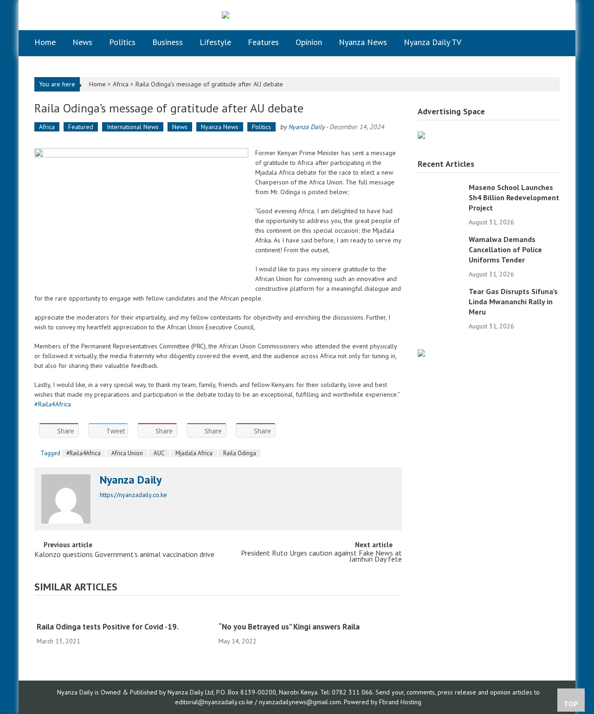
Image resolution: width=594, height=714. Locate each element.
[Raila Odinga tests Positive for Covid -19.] (124, 612)
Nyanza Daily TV (432, 42)
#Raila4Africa (52, 404)
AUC (159, 453)
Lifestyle (215, 42)
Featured (80, 127)
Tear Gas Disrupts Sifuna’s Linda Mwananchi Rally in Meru (513, 301)
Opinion (309, 42)
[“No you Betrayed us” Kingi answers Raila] (306, 612)
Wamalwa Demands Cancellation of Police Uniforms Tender (505, 249)
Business (167, 42)
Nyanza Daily (306, 127)
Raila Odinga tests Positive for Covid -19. (108, 627)
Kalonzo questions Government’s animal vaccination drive (124, 555)
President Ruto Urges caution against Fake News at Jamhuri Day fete (321, 556)
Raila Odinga (239, 453)
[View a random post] (545, 42)
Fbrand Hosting (400, 702)
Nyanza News (363, 42)
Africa (121, 84)
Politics (122, 42)
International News (133, 127)
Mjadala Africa (194, 453)
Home (45, 42)
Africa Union (127, 453)
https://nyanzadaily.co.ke (133, 495)
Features (263, 42)
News (82, 42)
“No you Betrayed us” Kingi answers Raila (289, 627)
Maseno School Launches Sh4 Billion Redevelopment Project (514, 197)
